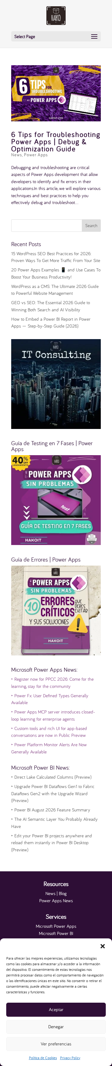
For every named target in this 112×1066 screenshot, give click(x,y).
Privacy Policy (70, 1057)
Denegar (56, 1026)
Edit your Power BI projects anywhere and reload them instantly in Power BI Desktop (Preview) (51, 843)
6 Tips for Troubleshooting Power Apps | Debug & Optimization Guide (55, 141)
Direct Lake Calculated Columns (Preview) (51, 777)
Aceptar (56, 1009)
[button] (103, 946)
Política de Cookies (43, 1057)
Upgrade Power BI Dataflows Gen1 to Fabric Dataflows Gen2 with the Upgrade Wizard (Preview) (53, 793)
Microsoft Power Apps (56, 926)
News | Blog (56, 893)
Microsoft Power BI (56, 933)
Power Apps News (56, 900)
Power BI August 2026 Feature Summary (50, 810)
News (16, 155)
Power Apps (36, 155)
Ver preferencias (56, 1044)
